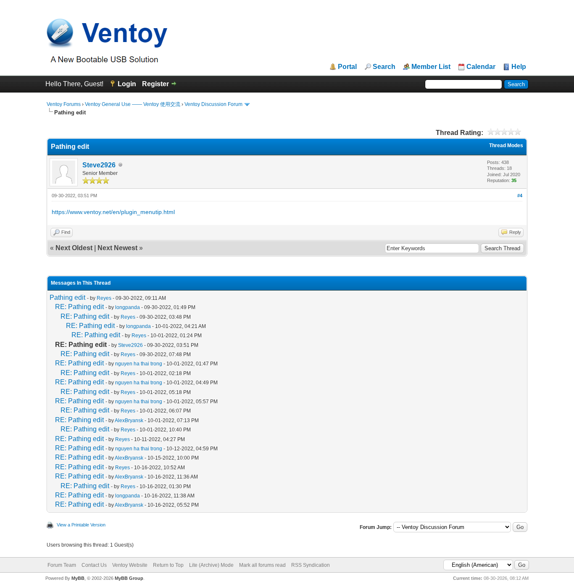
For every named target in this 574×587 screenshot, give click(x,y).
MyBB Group (129, 578)
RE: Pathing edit (79, 306)
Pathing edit (67, 297)
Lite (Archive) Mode (211, 565)
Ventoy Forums (64, 104)
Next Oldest (73, 247)
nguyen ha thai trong (138, 364)
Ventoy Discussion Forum (213, 104)
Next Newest (117, 247)
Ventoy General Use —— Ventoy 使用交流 (132, 104)
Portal (347, 66)
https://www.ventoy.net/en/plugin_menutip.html (113, 212)
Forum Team (61, 565)
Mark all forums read (262, 565)
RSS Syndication (310, 565)
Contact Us (94, 565)
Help (518, 66)
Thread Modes (506, 145)
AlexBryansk (129, 420)
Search (384, 66)
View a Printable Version (81, 524)
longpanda (127, 307)
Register (155, 83)
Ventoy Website (129, 565)
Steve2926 (99, 165)
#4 (519, 195)
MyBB (77, 578)
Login (127, 83)
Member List (430, 66)
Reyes (104, 298)
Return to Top (168, 565)
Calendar (480, 66)
